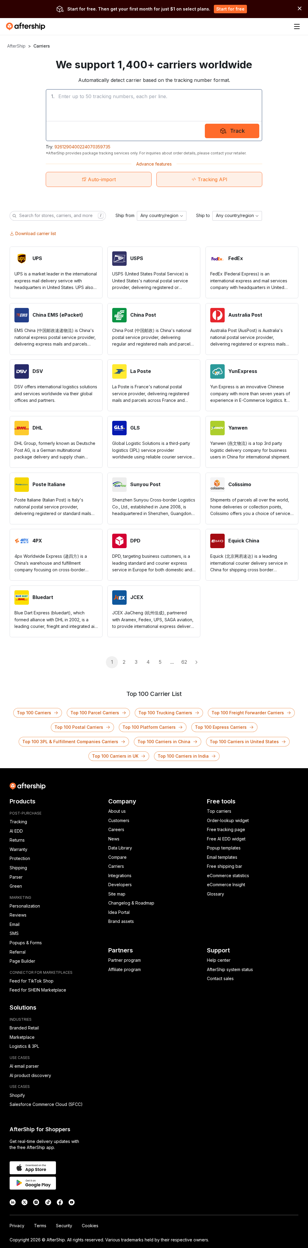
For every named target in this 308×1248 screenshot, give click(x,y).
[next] (196, 662)
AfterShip (16, 45)
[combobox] (161, 216)
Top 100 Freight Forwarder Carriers (247, 712)
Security (64, 1225)
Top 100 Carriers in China (163, 741)
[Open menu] (297, 26)
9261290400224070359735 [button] (82, 146)
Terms (40, 1225)
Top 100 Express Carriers (221, 727)
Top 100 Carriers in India (183, 756)
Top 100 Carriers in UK (115, 756)
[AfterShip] (27, 26)
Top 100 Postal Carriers (78, 727)
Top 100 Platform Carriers (149, 727)
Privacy (17, 1225)
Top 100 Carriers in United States (244, 741)
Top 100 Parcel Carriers (94, 712)
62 (184, 662)
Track (237, 131)
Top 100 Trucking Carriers (165, 712)
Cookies (90, 1225)
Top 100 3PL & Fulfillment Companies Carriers (70, 741)
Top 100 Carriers (34, 712)
